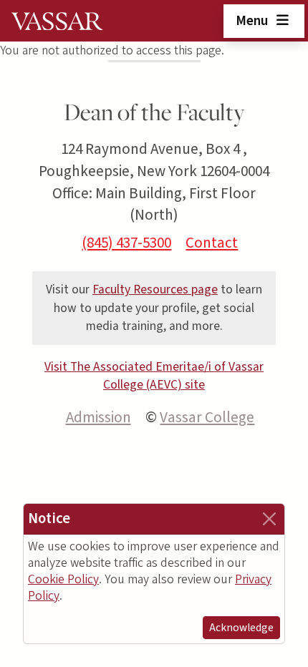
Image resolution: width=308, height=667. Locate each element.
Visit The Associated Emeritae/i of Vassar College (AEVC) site (154, 376)
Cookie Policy (63, 579)
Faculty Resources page (155, 289)
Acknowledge (241, 628)
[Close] (269, 519)
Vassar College (207, 417)
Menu (253, 21)
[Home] (57, 21)
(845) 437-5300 (126, 242)
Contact (212, 242)
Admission (98, 417)
